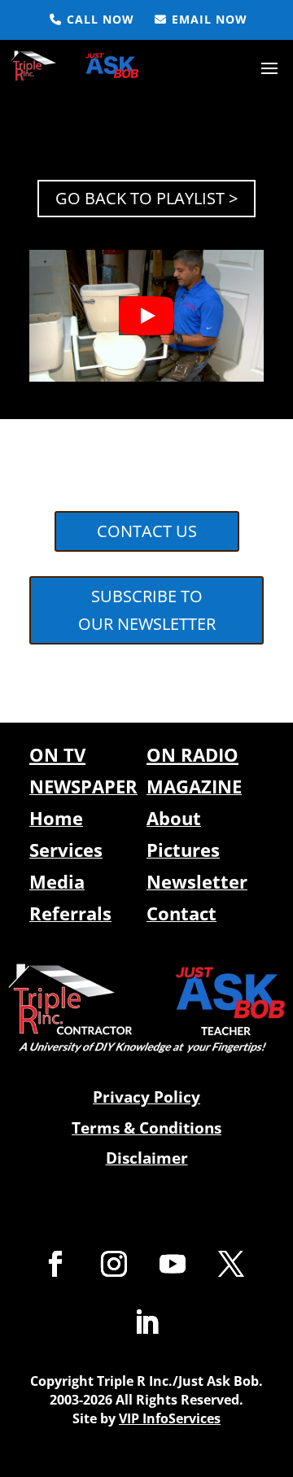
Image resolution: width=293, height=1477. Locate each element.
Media (57, 881)
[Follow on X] (231, 1264)
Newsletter (196, 881)
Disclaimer (147, 1158)
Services (66, 849)
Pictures (183, 849)
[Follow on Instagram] (114, 1264)
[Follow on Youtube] (172, 1264)
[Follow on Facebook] (55, 1264)
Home (56, 818)
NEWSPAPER (83, 786)
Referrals (70, 913)
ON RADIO (192, 754)
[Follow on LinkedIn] (146, 1322)
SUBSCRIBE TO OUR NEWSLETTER (147, 610)
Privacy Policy (146, 1097)
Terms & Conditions (146, 1127)
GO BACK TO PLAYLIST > (146, 198)
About (173, 818)
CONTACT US (147, 531)
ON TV (57, 754)
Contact (181, 913)
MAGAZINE (194, 786)
